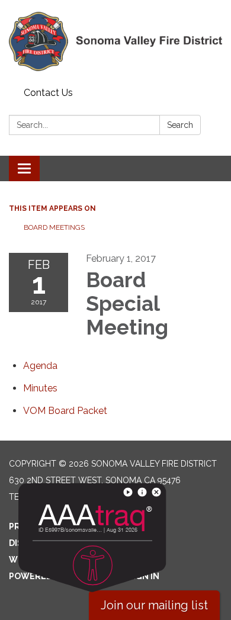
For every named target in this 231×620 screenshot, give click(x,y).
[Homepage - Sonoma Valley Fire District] (115, 41)
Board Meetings (54, 227)
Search (180, 125)
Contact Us (48, 92)
